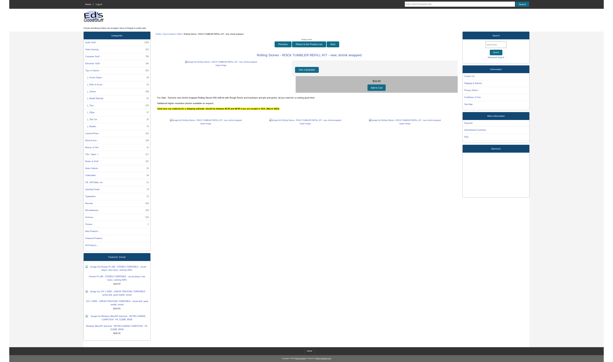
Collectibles (117, 175)
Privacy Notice (471, 90)
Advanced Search (496, 57)
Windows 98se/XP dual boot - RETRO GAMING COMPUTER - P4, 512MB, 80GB (117, 328)
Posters (117, 224)
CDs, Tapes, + (117, 154)
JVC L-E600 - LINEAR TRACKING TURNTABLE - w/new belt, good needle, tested (117, 303)
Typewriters (117, 196)
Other (179, 34)
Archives (117, 217)
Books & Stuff (117, 161)
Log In (99, 4)
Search (496, 35)
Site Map (468, 104)
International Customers (475, 130)
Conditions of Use (472, 97)
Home (88, 4)
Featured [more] (116, 257)
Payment (468, 123)
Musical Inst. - (117, 140)
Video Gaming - (117, 49)
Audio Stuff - (117, 42)
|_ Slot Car (117, 119)
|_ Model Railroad (117, 98)
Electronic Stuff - (117, 63)
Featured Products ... (95, 238)
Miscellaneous (117, 210)
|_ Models (117, 126)
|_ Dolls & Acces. (117, 84)
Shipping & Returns (473, 83)
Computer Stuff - (117, 56)
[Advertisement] (496, 174)
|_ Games (117, 91)
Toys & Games (169, 34)
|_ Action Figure (117, 77)
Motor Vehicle (117, 168)
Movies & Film (117, 147)
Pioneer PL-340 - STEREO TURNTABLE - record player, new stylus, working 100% (117, 278)
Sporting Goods (117, 189)
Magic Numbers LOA (323, 358)
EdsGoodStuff (300, 358)
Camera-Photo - (117, 133)
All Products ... (92, 245)
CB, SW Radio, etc (117, 182)
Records (117, 203)
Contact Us (469, 76)
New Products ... (93, 231)
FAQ (466, 137)
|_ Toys (117, 105)
